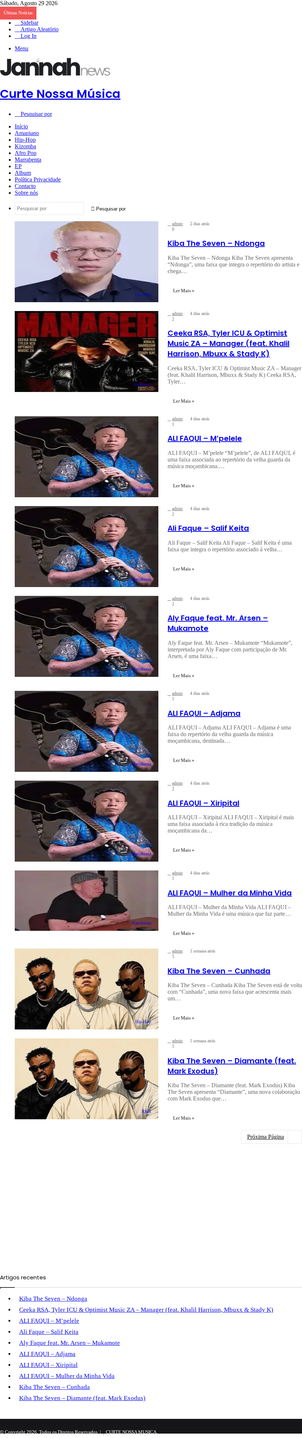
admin (177, 223)
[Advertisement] (151, 174)
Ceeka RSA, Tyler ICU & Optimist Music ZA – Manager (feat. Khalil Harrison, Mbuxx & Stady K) (228, 343)
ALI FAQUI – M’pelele (205, 438)
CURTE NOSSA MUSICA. (132, 1432)
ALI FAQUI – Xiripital (203, 803)
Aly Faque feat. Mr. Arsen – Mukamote (69, 1342)
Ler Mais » (183, 290)
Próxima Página (265, 1137)
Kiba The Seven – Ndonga (216, 243)
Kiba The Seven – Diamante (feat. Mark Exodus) (82, 1398)
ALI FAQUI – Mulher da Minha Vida (230, 893)
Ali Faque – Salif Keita (208, 528)
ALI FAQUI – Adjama (204, 713)
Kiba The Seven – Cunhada (219, 971)
